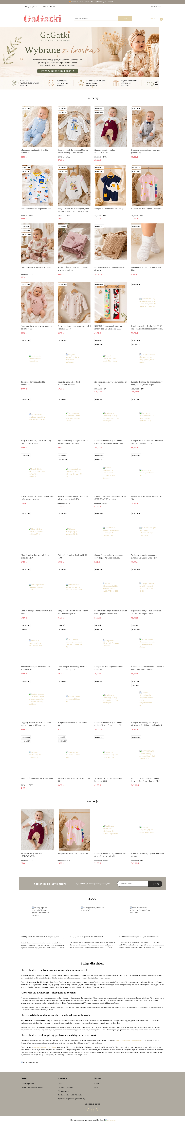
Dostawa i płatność (27, 1083)
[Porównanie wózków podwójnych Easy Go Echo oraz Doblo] (141, 920)
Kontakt (97, 1083)
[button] (24, 1078)
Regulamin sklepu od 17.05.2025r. (70, 1095)
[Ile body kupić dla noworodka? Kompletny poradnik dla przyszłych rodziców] (43, 920)
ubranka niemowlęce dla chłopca (44, 1047)
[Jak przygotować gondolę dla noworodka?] (92, 920)
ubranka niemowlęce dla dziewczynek (129, 1040)
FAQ (96, 1087)
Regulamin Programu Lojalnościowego (71, 1099)
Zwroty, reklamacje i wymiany (32, 1087)
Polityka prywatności (65, 1087)
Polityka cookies (63, 1091)
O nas (60, 1083)
